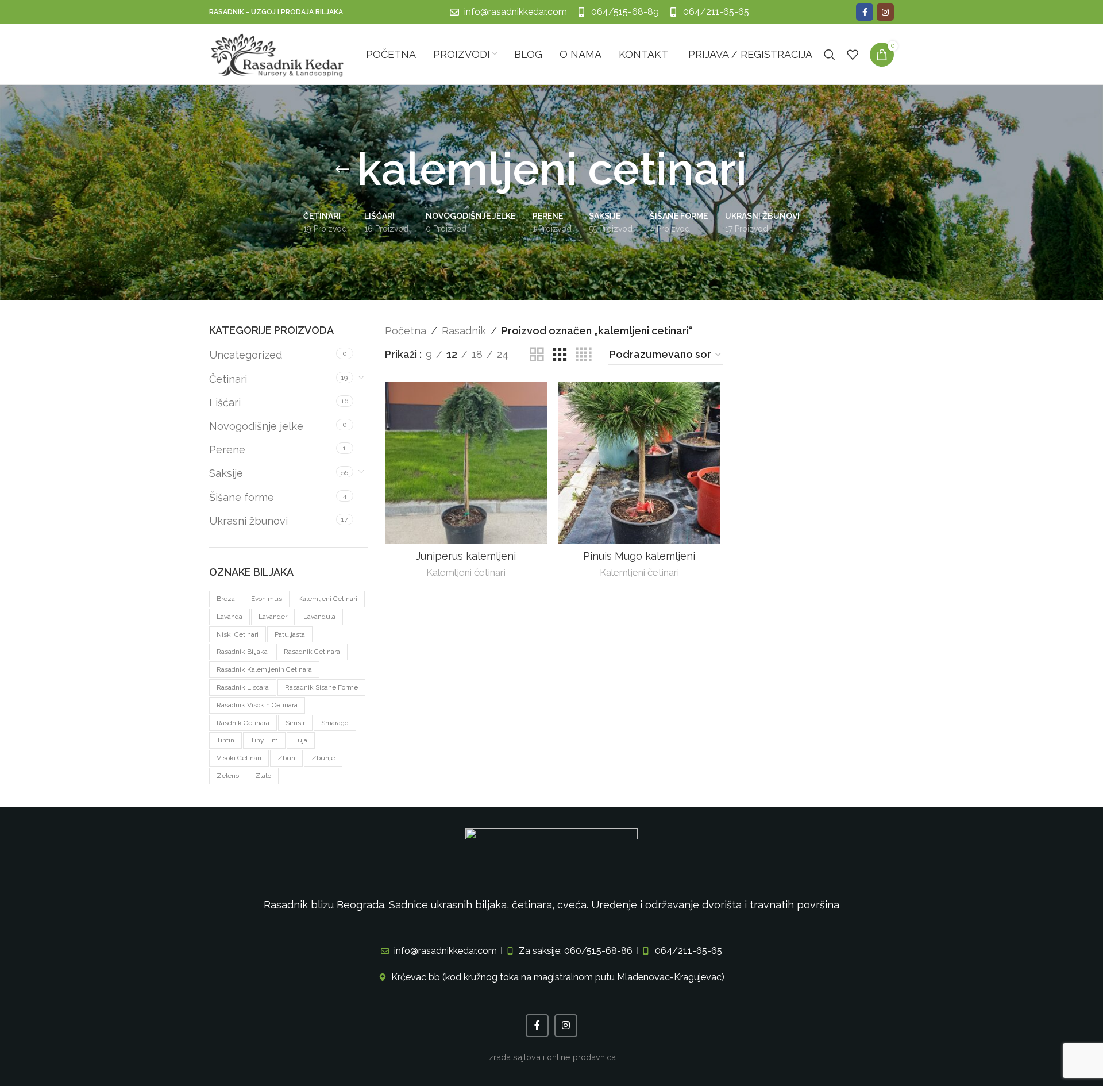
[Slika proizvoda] (639, 463)
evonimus (266, 599)
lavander (273, 617)
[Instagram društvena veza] (885, 12)
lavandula (319, 617)
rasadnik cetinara (312, 652)
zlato (263, 776)
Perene (227, 450)
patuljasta (290, 634)
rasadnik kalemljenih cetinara (264, 669)
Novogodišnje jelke (256, 426)
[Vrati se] (342, 169)
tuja (300, 740)
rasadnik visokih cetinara (257, 705)
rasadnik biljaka (242, 652)
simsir (295, 723)
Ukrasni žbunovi (248, 521)
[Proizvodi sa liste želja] (852, 54)
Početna (405, 331)
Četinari (228, 379)
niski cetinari (238, 634)
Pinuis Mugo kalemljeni (639, 556)
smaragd (335, 723)
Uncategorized (245, 355)
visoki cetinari (239, 758)
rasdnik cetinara (243, 723)
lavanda (229, 617)
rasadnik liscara (243, 687)
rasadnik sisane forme (321, 687)
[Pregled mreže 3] (559, 354)
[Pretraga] (829, 54)
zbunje (323, 758)
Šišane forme (241, 497)
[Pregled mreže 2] (536, 354)
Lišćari (225, 402)
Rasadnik (464, 331)
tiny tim (264, 740)
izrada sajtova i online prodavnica (551, 1057)
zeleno (228, 776)
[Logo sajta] (277, 53)
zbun (286, 758)
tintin (225, 740)
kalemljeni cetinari (327, 599)
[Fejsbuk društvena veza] (864, 12)
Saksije (226, 473)
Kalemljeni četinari (466, 572)
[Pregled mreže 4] (583, 354)
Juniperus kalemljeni (466, 556)
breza (226, 599)
